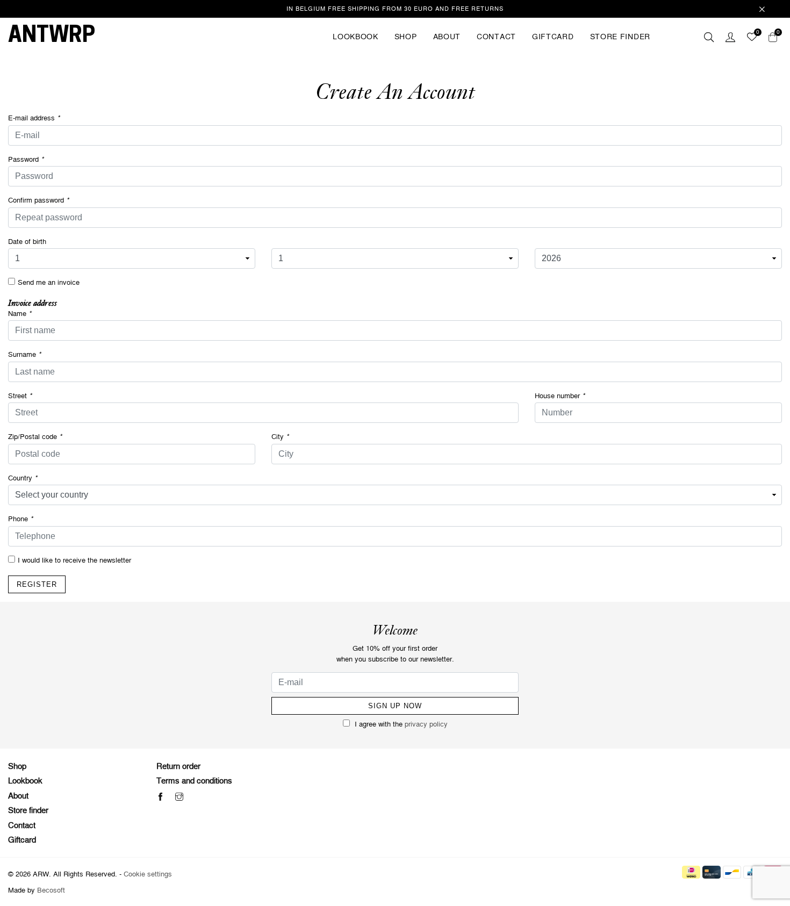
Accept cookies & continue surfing (452, 151)
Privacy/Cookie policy (477, 118)
